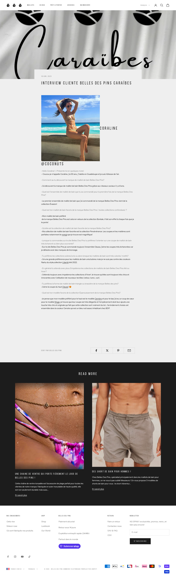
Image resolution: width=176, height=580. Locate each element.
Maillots (30, 5)
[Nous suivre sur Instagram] (15, 556)
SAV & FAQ (112, 530)
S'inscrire (140, 541)
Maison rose (12, 526)
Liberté (65, 262)
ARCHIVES (71, 5)
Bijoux (42, 5)
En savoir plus (21, 495)
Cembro (98, 298)
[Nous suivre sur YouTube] (22, 556)
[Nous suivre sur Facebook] (8, 556)
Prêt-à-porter (56, 5)
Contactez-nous (115, 526)
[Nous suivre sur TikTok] (29, 556)
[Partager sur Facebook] (96, 350)
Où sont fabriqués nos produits (20, 530)
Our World (45, 530)
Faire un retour (114, 521)
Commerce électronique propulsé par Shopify (80, 569)
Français (143, 5)
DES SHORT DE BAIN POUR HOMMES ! (111, 471)
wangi (64, 234)
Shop (43, 521)
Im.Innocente (85, 5)
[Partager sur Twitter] (107, 350)
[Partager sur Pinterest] (118, 350)
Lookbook (45, 526)
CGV (110, 535)
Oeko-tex (11, 521)
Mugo (57, 302)
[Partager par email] (129, 350)
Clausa (65, 287)
